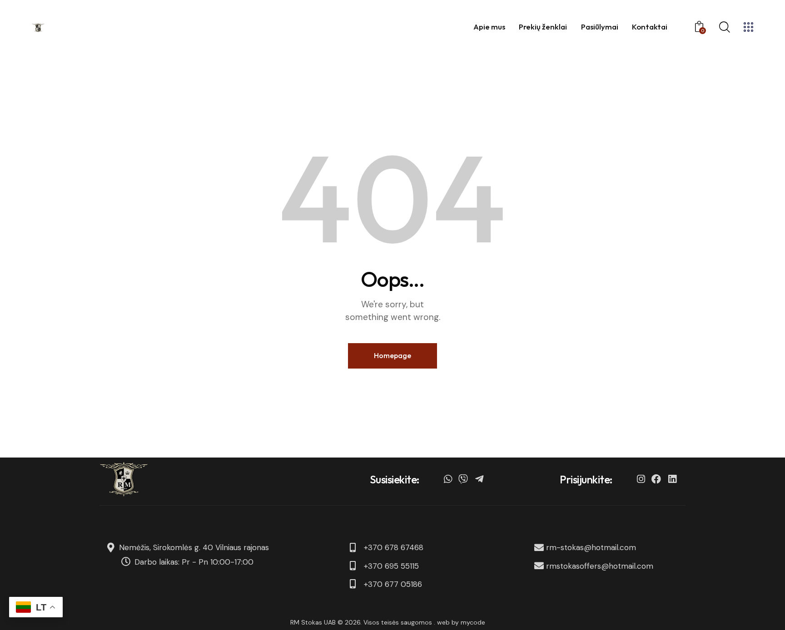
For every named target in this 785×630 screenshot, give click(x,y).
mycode (473, 622)
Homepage (392, 355)
